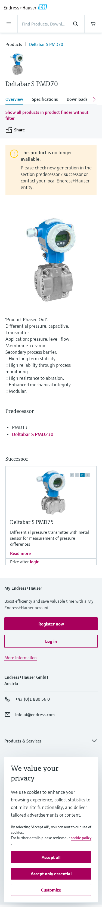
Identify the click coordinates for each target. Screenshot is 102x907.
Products (13, 44)
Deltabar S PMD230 (32, 434)
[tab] (16, 99)
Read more (20, 553)
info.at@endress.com (35, 714)
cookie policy (81, 837)
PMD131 (21, 427)
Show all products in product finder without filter (46, 115)
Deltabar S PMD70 (46, 44)
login (34, 561)
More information (20, 657)
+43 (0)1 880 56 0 (32, 699)
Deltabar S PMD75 (32, 522)
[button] (51, 623)
